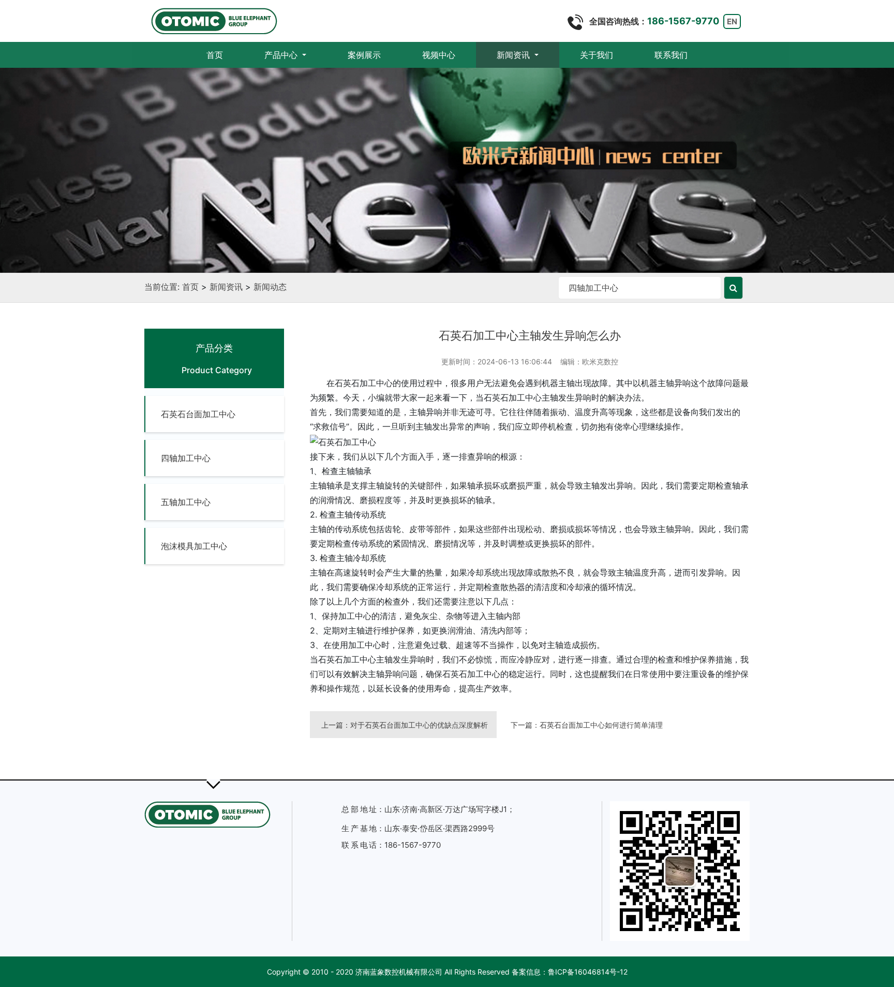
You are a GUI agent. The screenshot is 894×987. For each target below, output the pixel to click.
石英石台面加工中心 (198, 414)
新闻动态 (270, 287)
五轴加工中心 (186, 502)
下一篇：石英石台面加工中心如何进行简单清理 (587, 724)
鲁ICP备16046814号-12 (588, 971)
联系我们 (671, 55)
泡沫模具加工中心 (194, 546)
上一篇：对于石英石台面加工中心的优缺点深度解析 (404, 724)
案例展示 (364, 55)
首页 (225, 54)
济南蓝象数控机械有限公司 (398, 971)
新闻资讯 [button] (514, 55)
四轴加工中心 (186, 458)
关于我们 (596, 55)
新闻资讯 (226, 287)
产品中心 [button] (282, 55)
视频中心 (438, 55)
